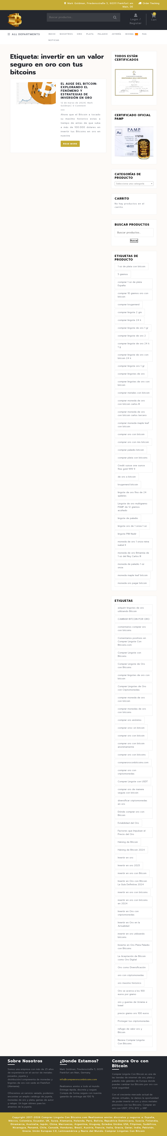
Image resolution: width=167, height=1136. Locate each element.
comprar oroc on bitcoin (131, 728)
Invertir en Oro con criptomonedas (128, 913)
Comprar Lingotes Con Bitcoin (125, 1131)
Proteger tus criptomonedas (133, 1021)
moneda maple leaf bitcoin (133, 575)
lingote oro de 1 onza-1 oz (132, 526)
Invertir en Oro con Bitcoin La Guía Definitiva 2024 (132, 882)
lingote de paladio (128, 518)
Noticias (53, 40)
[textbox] (134, 183)
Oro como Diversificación (132, 967)
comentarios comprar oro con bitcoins (132, 628)
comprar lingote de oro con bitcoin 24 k (133, 356)
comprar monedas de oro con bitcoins (132, 710)
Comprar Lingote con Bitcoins (129, 654)
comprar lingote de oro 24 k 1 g (134, 345)
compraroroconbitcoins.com (133, 762)
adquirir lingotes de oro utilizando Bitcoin (131, 609)
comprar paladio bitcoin (131, 450)
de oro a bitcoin (127, 476)
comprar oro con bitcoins (132, 754)
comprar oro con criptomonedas (127, 772)
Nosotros (66, 34)
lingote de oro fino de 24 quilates (132, 494)
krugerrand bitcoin (128, 484)
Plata (90, 34)
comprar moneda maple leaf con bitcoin (133, 424)
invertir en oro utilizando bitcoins (131, 935)
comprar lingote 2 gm (130, 312)
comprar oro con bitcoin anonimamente (131, 745)
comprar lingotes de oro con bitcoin (134, 383)
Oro (79, 34)
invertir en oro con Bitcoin (132, 873)
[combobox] (134, 183)
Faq (144, 34)
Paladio (103, 34)
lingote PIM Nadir (127, 534)
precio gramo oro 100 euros (133, 1013)
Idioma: (130, 34)
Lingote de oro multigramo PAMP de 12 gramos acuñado (132, 507)
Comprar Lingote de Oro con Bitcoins (131, 665)
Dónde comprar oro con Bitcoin (131, 813)
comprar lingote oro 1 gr (131, 366)
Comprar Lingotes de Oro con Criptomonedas (132, 688)
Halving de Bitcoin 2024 (131, 850)
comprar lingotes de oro (131, 374)
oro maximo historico (129, 983)
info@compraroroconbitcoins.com (78, 1079)
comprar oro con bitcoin (131, 434)
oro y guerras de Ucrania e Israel (132, 1003)
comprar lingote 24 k (129, 320)
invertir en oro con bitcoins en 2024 (133, 901)
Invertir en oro (125, 857)
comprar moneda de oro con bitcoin (131, 699)
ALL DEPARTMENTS (26, 34)
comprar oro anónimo (129, 720)
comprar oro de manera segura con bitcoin (131, 791)
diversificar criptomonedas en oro (132, 802)
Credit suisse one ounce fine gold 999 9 (131, 467)
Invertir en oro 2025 (129, 865)
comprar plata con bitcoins (132, 457)
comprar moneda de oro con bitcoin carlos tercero (132, 413)
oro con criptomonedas (131, 975)
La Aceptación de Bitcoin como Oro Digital (132, 958)
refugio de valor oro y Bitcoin (130, 1030)
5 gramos (123, 274)
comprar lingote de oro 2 (132, 335)
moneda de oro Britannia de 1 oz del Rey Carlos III (133, 554)
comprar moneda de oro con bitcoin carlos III (131, 402)
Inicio (52, 34)
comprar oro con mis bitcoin (133, 442)
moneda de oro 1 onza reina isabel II (133, 543)
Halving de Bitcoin (128, 842)
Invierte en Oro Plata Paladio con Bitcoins (134, 946)
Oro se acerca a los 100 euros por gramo (131, 992)
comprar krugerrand (128, 304)
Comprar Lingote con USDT (133, 781)
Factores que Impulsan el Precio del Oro (131, 832)
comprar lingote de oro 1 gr (133, 328)
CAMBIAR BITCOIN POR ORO (134, 619)
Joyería (116, 34)
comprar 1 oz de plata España (130, 283)
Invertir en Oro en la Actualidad (129, 924)
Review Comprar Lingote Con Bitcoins (131, 1041)
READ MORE (70, 143)
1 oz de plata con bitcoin (131, 266)
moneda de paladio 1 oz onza (131, 565)
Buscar (115, 17)
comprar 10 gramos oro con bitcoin (133, 295)
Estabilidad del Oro (128, 823)
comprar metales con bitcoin (134, 393)
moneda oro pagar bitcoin (132, 583)
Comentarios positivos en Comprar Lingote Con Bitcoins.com (132, 641)
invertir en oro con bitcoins (133, 892)
